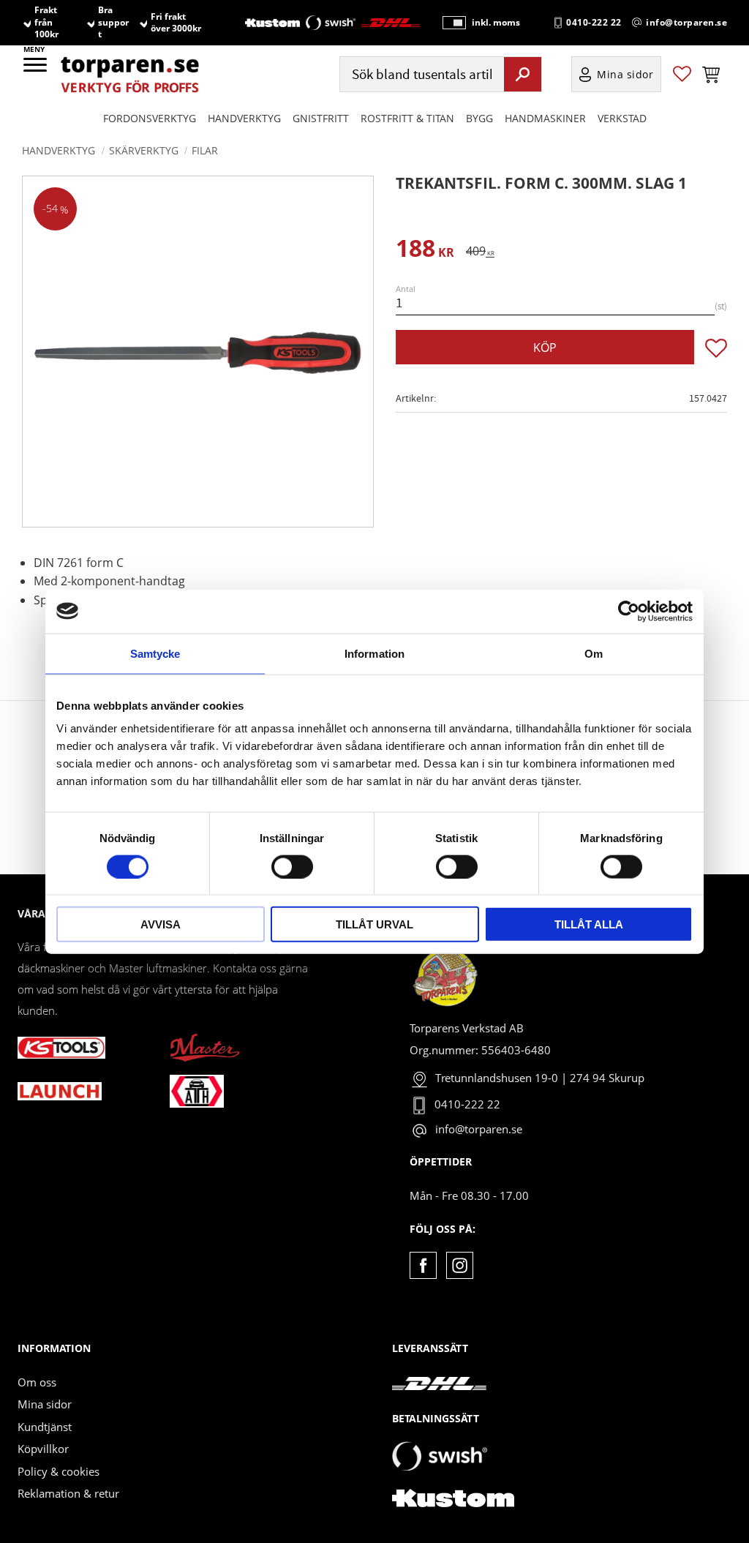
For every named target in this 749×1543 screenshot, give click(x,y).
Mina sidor (45, 1404)
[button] (36, 69)
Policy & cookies (58, 1471)
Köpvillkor (43, 1448)
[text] (425, 251)
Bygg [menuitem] (479, 118)
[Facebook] (423, 1265)
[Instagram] (460, 1265)
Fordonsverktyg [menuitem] (149, 118)
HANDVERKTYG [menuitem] (244, 118)
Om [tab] (593, 653)
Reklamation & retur (68, 1493)
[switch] (292, 866)
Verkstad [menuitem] (622, 118)
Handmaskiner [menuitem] (545, 118)
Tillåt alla (588, 924)
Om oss (37, 1382)
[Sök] (522, 74)
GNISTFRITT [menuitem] (321, 118)
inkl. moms (496, 22)
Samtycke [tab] (155, 653)
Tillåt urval (374, 924)
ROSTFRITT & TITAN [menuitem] (407, 118)
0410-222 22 (594, 23)
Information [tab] (374, 653)
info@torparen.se (686, 23)
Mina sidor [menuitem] (625, 74)
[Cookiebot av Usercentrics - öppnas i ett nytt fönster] (629, 611)
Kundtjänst (45, 1426)
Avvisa (160, 924)
